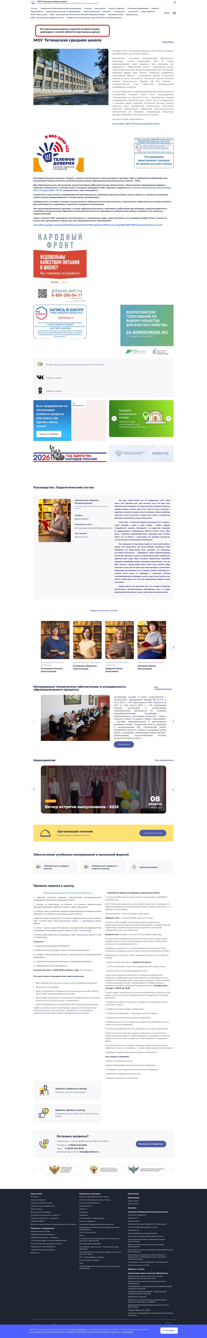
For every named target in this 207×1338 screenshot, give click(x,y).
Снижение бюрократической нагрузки (96, 1224)
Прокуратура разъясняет (90, 1244)
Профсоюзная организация (43, 1250)
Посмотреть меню (153, 833)
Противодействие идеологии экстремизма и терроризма (99, 1267)
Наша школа (36, 1194)
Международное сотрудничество (142, 1233)
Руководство (133, 1230)
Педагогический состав (41, 1203)
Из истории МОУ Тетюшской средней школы (136, 124)
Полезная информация (138, 8)
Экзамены (83, 1215)
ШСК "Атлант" (133, 1204)
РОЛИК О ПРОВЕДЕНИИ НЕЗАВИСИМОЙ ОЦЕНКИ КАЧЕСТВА (150, 1314)
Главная (34, 8)
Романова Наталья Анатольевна (52, 670)
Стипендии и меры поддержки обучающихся (148, 1262)
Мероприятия (37, 11)
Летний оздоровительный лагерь (94, 1197)
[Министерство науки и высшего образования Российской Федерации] (103, 1170)
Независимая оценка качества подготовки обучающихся (147, 1282)
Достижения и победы (41, 1212)
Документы (133, 1218)
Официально (134, 1198)
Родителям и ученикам (89, 1194)
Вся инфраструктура (163, 688)
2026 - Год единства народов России (47, 18)
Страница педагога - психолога (44, 1218)
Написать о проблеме (48, 434)
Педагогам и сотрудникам (42, 1228)
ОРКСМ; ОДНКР (38, 1221)
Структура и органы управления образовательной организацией (150, 1251)
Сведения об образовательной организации (61, 8)
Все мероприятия (164, 760)
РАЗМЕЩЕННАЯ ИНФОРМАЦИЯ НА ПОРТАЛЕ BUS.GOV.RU (148, 1306)
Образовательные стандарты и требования (147, 1224)
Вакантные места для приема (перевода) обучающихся (146, 1245)
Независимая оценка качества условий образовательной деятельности (145, 1277)
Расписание (100, 8)
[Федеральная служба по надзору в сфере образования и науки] (146, 1170)
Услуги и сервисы (116, 8)
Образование (134, 1221)
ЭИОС (81, 1235)
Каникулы (83, 1212)
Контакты (107, 11)
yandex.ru (93, 1151)
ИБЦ (81, 1263)
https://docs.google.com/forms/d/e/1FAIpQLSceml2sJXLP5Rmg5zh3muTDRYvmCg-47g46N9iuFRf (81, 225)
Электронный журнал (40, 1231)
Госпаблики (119, 11)
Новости (155, 8)
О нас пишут (133, 1201)
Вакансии (35, 1253)
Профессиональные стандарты (44, 1237)
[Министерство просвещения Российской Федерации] (61, 1170)
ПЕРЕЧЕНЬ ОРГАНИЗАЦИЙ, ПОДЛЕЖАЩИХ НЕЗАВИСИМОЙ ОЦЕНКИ (147, 1293)
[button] (174, 2)
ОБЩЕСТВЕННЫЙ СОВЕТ (139, 1310)
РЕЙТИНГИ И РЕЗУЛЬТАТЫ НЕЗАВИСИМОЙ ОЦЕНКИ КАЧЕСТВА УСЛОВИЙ (147, 1301)
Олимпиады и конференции (91, 1218)
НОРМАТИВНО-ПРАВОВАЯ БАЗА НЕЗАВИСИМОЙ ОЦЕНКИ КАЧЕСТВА (150, 1287)
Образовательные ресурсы (43, 1234)
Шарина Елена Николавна (113, 670)
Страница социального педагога (45, 1215)
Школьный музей (92, 11)
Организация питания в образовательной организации (146, 1240)
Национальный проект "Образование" (63, 11)
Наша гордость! (148, 11)
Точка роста (133, 11)
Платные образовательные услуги (143, 1227)
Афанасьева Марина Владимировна (86, 501)
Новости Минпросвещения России (46, 1243)
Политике (128, 1332)
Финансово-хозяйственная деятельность (146, 1236)
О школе (88, 8)
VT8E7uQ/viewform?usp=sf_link (146, 225)
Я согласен (169, 1330)
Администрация (38, 1200)
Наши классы (37, 1209)
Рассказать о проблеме (151, 1144)
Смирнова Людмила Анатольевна (85, 667)
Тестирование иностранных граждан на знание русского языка (100, 1253)
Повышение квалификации (43, 1246)
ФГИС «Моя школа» (87, 1232)
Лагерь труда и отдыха (89, 1260)
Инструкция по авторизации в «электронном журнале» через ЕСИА (99, 1239)
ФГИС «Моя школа (39, 14)
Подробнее (168, 42)
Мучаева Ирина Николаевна (147, 667)
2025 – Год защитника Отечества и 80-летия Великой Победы (77, 14)
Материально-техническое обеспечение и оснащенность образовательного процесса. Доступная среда (147, 1257)
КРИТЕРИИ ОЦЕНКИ (137, 1297)
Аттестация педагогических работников (48, 1240)
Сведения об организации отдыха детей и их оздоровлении (94, 18)
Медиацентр (132, 14)
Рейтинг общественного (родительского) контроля (53, 1224)
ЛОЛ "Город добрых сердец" (91, 1257)
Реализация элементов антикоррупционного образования (99, 1228)
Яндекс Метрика (78, 1329)
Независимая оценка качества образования (148, 1273)
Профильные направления (43, 1206)
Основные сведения (137, 1215)
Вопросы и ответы (136, 1269)
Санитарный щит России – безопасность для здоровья (99, 1248)
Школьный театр (115, 14)
